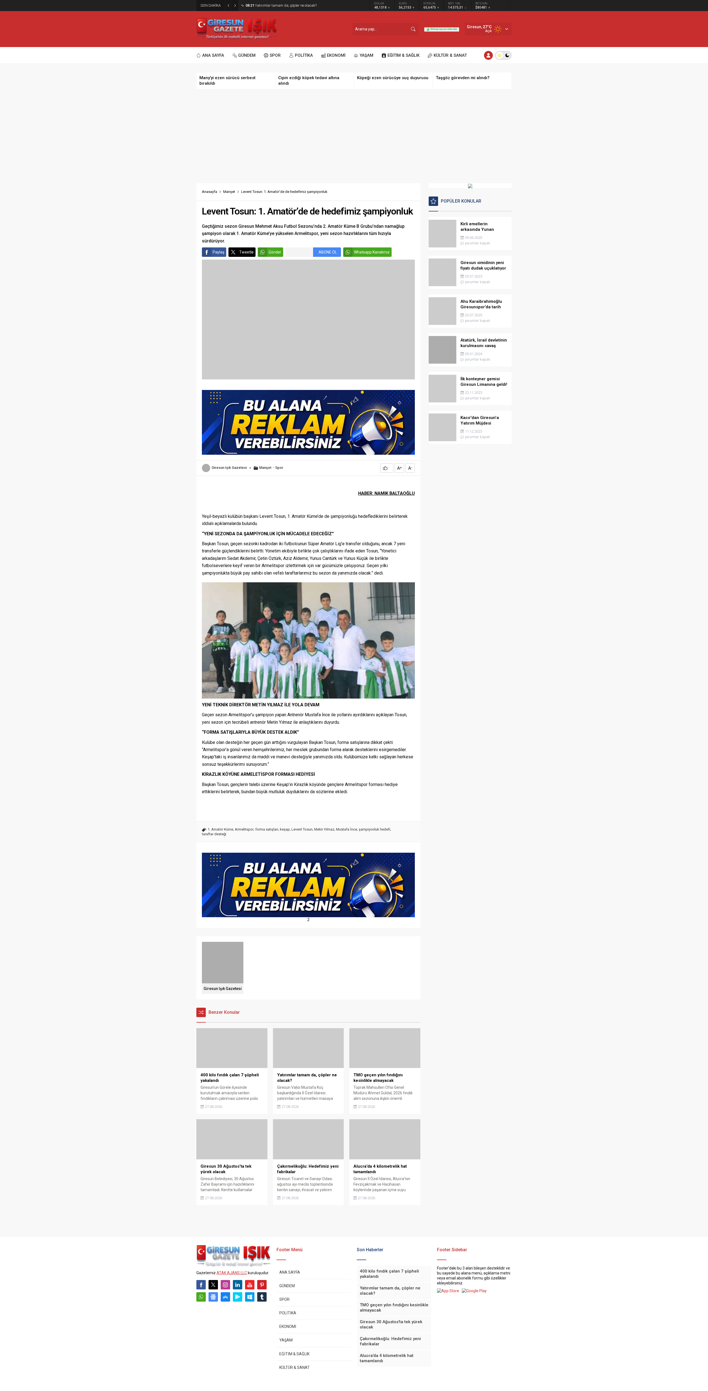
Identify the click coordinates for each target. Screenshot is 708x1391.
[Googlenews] (213, 1297)
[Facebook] (201, 1284)
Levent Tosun (302, 829)
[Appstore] (225, 1297)
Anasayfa (209, 192)
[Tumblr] (262, 1297)
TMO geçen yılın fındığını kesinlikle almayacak (286, 5)
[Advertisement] (354, 136)
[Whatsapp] (201, 1297)
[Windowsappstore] (249, 1297)
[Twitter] (213, 1284)
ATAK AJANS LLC (232, 1273)
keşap (285, 829)
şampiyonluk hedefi (374, 829)
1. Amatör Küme (220, 829)
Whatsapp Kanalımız (372, 252)
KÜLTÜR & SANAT (294, 1367)
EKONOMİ (287, 1326)
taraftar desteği (214, 834)
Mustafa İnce (346, 829)
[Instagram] (225, 1284)
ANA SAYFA (289, 1272)
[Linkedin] (237, 1284)
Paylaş (218, 252)
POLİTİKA (287, 1313)
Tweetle (246, 252)
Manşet (229, 192)
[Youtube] (249, 1284)
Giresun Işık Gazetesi (229, 468)
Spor (279, 468)
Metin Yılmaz (324, 829)
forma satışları (266, 829)
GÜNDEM (287, 1286)
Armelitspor (244, 829)
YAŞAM (286, 1340)
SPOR (284, 1299)
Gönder (275, 252)
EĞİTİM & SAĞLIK (294, 1354)
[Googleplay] (237, 1297)
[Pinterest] (262, 1284)
